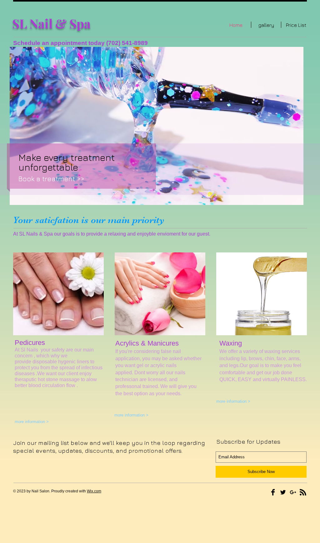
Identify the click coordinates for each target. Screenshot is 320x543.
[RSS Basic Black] (303, 492)
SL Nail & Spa (51, 23)
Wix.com (94, 491)
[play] (290, 199)
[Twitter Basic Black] (283, 492)
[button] (156, 126)
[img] (58, 293)
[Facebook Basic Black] (273, 492)
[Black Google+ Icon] (293, 492)
